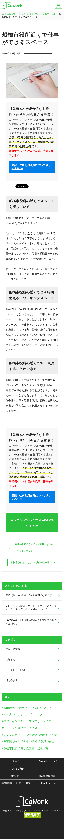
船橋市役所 (11, 748)
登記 (43, 741)
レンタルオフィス (15, 734)
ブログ (27, 728)
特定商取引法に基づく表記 (16, 783)
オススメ (37, 714)
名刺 (17, 741)
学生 (26, 741)
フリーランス (12, 728)
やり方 (8, 714)
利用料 (44, 734)
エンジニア (22, 714)
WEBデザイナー (14, 707)
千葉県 (8, 741)
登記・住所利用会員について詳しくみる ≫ (31, 167)
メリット (40, 728)
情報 (35, 741)
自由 (52, 741)
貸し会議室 (12, 680)
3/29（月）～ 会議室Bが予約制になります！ (30, 595)
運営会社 (16, 776)
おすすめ (32, 707)
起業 (40, 748)
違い (48, 748)
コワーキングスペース (17, 721)
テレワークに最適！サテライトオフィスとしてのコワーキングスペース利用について (31, 607)
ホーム (16, 761)
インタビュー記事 (15, 670)
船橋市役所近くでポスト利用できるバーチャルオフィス (34, 547)
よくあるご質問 (16, 768)
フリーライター (44, 721)
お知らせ (10, 659)
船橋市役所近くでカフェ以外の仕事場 (30, 562)
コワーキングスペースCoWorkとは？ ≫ (32, 523)
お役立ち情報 (13, 649)
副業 (54, 734)
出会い (33, 734)
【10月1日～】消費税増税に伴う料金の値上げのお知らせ (31, 621)
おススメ (46, 707)
